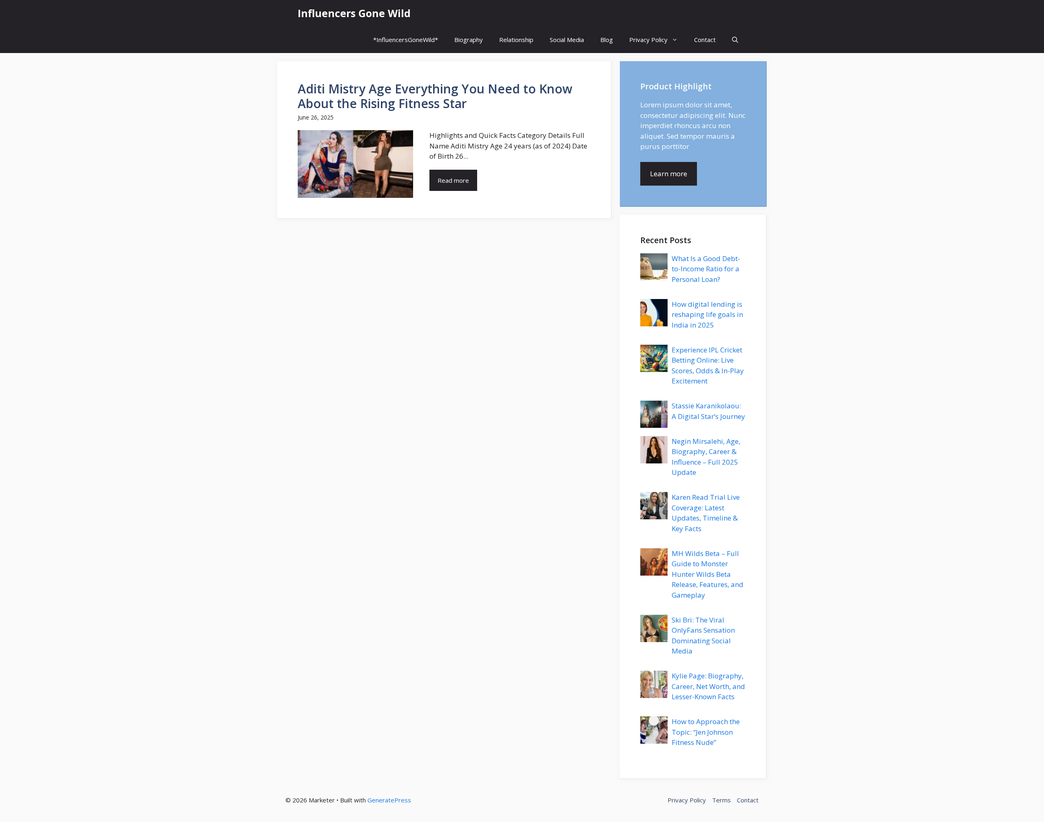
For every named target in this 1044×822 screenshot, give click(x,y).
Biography (468, 39)
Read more (453, 180)
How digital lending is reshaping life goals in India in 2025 (707, 314)
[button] (735, 40)
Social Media (567, 39)
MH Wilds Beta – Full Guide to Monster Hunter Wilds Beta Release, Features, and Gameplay (707, 574)
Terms (721, 800)
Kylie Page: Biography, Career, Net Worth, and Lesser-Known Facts (708, 686)
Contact (705, 39)
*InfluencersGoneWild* (405, 39)
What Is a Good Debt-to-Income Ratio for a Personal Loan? (706, 269)
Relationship (516, 39)
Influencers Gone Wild (354, 13)
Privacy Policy (648, 39)
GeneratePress (389, 800)
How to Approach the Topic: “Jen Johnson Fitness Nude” (706, 732)
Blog (606, 39)
